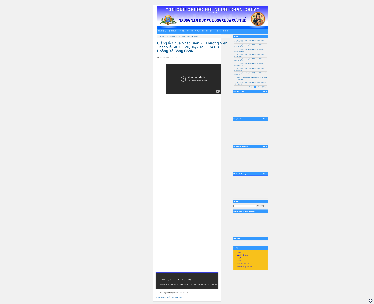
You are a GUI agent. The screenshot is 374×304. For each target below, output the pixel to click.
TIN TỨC (197, 31)
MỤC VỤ (190, 31)
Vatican (239, 252)
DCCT (239, 261)
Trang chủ (162, 31)
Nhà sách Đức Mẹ (243, 264)
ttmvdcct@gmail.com (210, 284)
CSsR (239, 258)
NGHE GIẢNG (172, 31)
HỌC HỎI (205, 31)
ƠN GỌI (212, 31)
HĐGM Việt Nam (242, 255)
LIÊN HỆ (225, 31)
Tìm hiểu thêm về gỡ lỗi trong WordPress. (169, 297)
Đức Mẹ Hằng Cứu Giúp (244, 266)
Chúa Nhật (194, 36)
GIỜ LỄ (219, 31)
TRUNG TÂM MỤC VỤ (173, 36)
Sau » (266, 87)
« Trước (250, 87)
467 (262, 87)
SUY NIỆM (182, 31)
